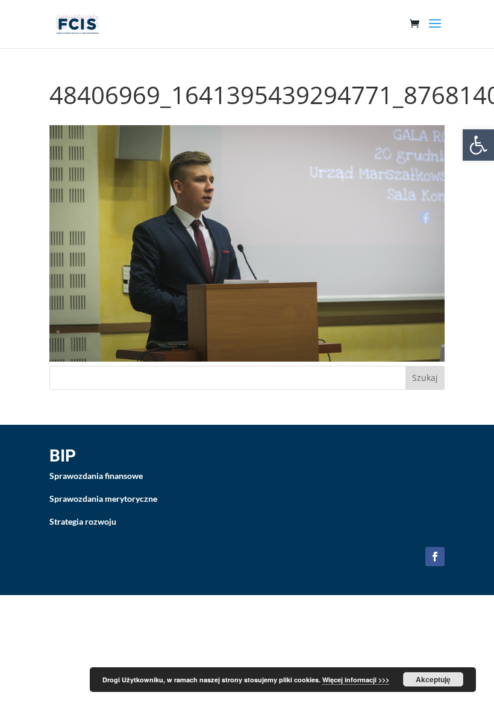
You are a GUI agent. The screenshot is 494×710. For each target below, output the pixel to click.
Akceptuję (433, 679)
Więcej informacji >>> (355, 679)
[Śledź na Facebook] (435, 556)
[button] (478, 145)
